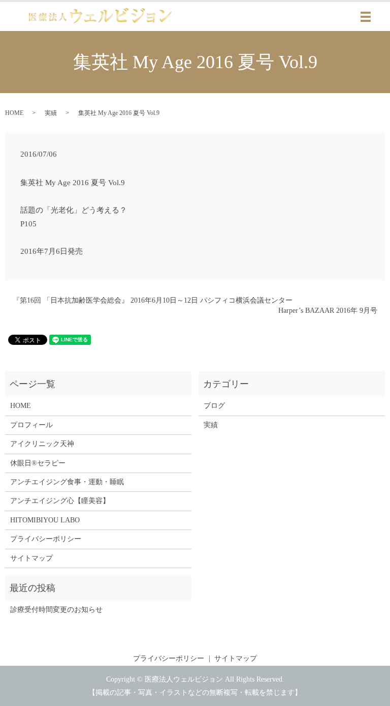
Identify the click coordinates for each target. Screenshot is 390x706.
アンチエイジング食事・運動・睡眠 (67, 482)
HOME (14, 112)
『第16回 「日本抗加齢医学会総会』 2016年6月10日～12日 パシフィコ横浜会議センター (152, 300)
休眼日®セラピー (38, 463)
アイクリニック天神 (42, 444)
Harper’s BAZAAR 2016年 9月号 (327, 310)
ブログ (214, 405)
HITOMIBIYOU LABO (45, 520)
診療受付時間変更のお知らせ (56, 609)
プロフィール (31, 425)
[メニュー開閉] (366, 17)
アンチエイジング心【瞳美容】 (60, 501)
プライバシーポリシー (45, 539)
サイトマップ (31, 558)
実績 (51, 112)
